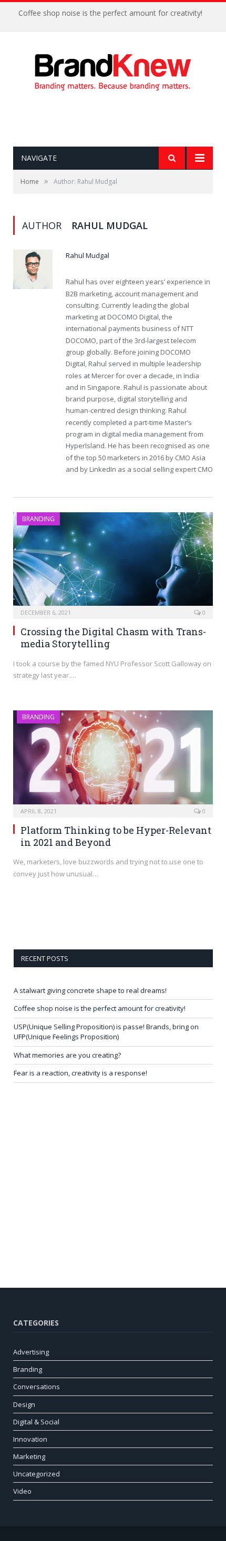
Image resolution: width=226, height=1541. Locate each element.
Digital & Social (36, 1421)
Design (24, 1404)
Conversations (36, 1386)
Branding (38, 518)
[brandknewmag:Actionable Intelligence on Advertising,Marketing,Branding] (113, 69)
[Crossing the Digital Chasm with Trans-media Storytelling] (113, 562)
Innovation (30, 1439)
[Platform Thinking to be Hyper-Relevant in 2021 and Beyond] (113, 760)
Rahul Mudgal (87, 255)
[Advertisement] (119, 119)
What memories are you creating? (67, 1055)
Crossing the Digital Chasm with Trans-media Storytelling (113, 637)
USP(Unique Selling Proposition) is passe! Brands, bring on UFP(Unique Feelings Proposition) (106, 1032)
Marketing (29, 1456)
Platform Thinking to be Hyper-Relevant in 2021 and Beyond (115, 836)
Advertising (31, 1352)
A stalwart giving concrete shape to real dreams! (90, 990)
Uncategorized (36, 1473)
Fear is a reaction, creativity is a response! (80, 1073)
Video (22, 1491)
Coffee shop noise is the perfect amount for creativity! (110, 13)
